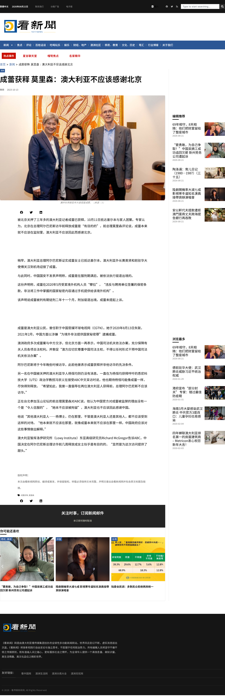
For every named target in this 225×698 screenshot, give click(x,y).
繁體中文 (4, 6)
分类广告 (55, 6)
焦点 (19, 45)
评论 (28, 45)
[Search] (222, 6)
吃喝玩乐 (55, 45)
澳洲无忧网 (77, 673)
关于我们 (167, 45)
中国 (59, 539)
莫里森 (31, 495)
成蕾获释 (24, 495)
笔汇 (141, 45)
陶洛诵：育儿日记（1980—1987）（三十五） (186, 173)
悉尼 (3, 539)
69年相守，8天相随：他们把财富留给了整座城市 (186, 128)
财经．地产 (79, 45)
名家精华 (75, 56)
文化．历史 (128, 45)
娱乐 (66, 45)
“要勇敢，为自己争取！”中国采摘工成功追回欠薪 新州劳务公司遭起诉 (26, 588)
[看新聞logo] (30, 33)
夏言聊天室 (30, 56)
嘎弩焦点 (53, 56)
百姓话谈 (40, 45)
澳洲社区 (95, 45)
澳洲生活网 (41, 673)
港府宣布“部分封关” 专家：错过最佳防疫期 (187, 392)
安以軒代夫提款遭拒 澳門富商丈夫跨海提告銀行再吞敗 (186, 214)
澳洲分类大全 (59, 673)
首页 (3, 64)
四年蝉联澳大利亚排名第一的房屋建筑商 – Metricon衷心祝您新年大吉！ (186, 439)
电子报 (69, 6)
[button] (21, 212)
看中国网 (26, 673)
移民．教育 (111, 45)
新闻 (6, 45)
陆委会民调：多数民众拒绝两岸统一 (132, 586)
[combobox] (200, 6)
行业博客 (153, 45)
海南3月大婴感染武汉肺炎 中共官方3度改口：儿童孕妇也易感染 (187, 414)
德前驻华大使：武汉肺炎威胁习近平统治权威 (186, 371)
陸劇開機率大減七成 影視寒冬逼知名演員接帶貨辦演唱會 (186, 193)
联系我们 (39, 6)
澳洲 (2, 70)
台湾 (114, 539)
